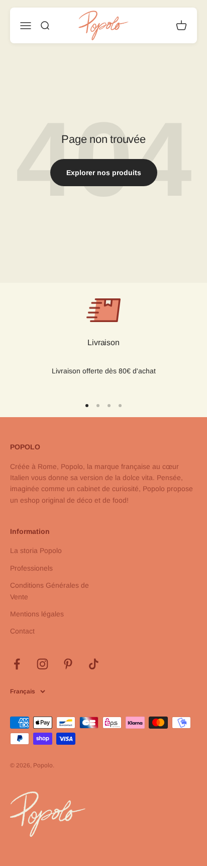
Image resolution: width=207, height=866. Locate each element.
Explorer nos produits (103, 173)
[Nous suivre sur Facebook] (17, 664)
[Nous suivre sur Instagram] (42, 664)
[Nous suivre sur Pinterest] (68, 664)
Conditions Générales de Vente (49, 590)
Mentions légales (37, 614)
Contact (22, 631)
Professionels (31, 568)
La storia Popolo (36, 550)
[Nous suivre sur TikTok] (93, 664)
